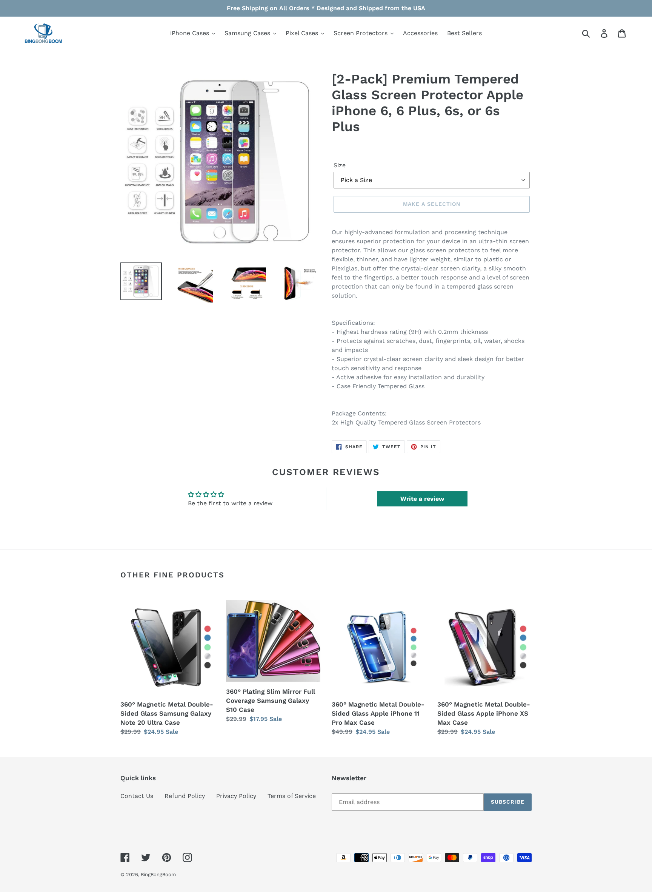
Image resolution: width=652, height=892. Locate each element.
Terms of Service (292, 795)
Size (340, 165)
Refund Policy (185, 795)
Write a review (422, 498)
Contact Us (136, 795)
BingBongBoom (158, 874)
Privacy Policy (236, 795)
